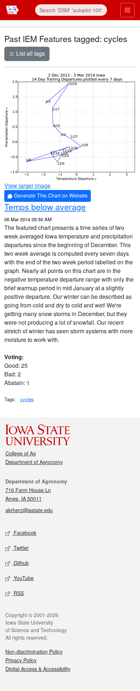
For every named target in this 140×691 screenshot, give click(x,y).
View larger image (27, 185)
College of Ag (20, 453)
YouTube (23, 577)
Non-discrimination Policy (33, 651)
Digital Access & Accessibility (37, 668)
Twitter (20, 547)
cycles (27, 399)
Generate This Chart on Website (50, 195)
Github (20, 562)
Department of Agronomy (34, 461)
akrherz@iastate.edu (29, 510)
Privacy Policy (21, 660)
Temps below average (45, 206)
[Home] (12, 9)
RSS (18, 593)
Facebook (24, 532)
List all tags (30, 53)
